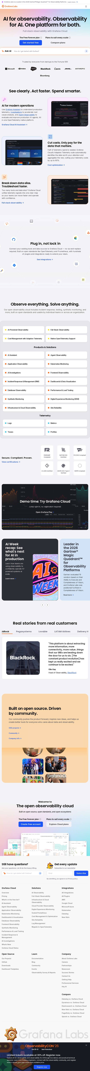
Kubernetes (66, 910)
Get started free (31, 42)
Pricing (4, 896)
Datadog (65, 914)
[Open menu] (86, 6)
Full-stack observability (12, 203)
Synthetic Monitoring (10, 928)
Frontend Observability (10, 924)
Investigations (16, 112)
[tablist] (45, 631)
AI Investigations (8, 941)
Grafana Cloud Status (10, 948)
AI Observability (38, 893)
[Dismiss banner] (86, 1045)
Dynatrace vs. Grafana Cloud (73, 1002)
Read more (68, 595)
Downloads (6, 965)
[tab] (24, 631)
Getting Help (66, 979)
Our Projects (6, 958)
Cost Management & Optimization (45, 916)
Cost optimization (55, 165)
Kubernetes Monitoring (10, 914)
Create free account (31, 824)
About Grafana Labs (69, 958)
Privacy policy (72, 879)
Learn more (71, 2)
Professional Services (70, 983)
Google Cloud (67, 903)
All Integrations (67, 893)
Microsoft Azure (68, 907)
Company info (14, 738)
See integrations (44, 259)
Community (13, 733)
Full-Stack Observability (41, 896)
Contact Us (66, 976)
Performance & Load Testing (13, 931)
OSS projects (14, 728)
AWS (63, 900)
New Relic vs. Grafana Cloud (73, 1009)
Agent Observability (27, 115)
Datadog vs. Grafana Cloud (72, 999)
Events (34, 969)
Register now (42, 1067)
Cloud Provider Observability (43, 906)
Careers (65, 962)
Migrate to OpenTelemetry (42, 927)
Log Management (38, 923)
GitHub (4, 962)
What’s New (6, 944)
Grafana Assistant (13, 109)
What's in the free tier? (10, 900)
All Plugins (66, 896)
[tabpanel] (45, 658)
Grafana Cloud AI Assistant (13, 125)
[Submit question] (86, 51)
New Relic (65, 917)
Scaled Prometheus (39, 913)
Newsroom (66, 969)
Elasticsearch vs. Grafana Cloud (74, 1006)
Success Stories (68, 972)
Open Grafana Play (44, 512)
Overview (5, 893)
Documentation (37, 958)
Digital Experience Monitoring (43, 909)
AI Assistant (6, 903)
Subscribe (81, 873)
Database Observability (11, 921)
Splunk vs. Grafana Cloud (71, 1016)
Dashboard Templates (10, 969)
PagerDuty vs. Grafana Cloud (73, 1013)
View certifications (10, 462)
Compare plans (58, 42)
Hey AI (64, 987)
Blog (33, 962)
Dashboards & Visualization (12, 917)
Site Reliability (37, 920)
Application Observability (11, 910)
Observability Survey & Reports (44, 972)
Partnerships (67, 965)
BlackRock (72, 673)
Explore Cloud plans (59, 824)
